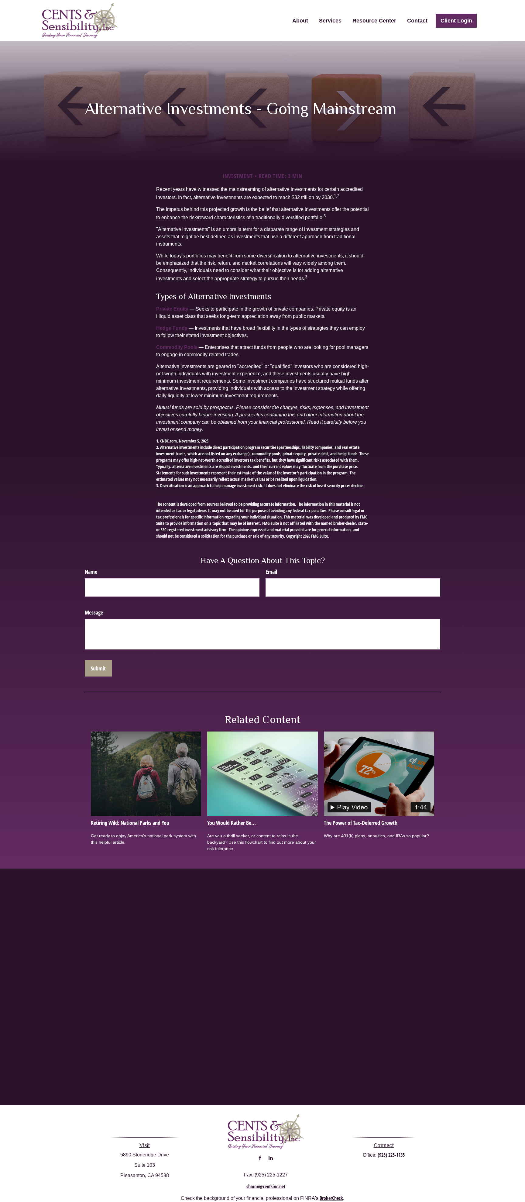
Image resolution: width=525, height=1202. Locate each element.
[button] (300, 20)
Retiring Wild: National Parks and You (130, 822)
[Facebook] (260, 1158)
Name (91, 571)
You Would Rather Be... (231, 822)
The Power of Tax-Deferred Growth (360, 822)
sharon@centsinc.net (265, 1186)
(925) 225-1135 (391, 1155)
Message (94, 612)
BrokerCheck (331, 1198)
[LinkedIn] (270, 1158)
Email (271, 571)
